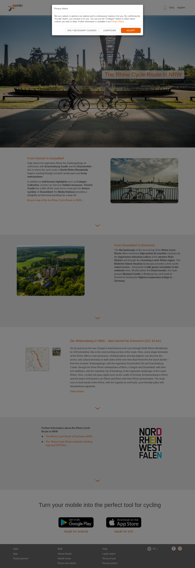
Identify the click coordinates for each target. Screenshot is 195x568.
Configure (109, 30)
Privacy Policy (117, 21)
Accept (131, 30)
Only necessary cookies (81, 30)
